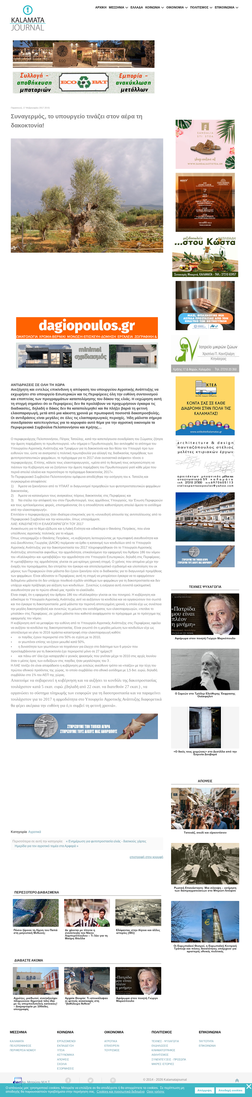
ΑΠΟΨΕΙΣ (63, 1059)
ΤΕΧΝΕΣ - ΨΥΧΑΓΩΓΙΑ (165, 1041)
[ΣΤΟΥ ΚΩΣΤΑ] (205, 258)
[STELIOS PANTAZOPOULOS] (205, 465)
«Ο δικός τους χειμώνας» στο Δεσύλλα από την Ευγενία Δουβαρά (205, 753)
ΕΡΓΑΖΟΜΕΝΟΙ (66, 1041)
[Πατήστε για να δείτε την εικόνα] (87, 195)
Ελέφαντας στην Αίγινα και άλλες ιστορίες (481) (138, 931)
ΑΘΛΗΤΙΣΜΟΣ (160, 1054)
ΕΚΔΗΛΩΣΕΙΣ (160, 1045)
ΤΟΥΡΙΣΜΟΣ (112, 1050)
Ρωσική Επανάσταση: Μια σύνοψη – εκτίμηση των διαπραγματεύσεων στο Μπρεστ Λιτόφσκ (205, 889)
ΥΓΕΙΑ (61, 1050)
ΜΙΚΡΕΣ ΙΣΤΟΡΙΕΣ (163, 1064)
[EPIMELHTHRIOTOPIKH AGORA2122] (87, 728)
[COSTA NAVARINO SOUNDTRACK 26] (205, 204)
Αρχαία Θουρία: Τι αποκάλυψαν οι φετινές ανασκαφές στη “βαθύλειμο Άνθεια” (86, 1001)
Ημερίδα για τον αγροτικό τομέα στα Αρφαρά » (46, 846)
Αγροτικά (34, 832)
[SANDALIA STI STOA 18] (205, 146)
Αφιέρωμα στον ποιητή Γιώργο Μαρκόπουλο (137, 999)
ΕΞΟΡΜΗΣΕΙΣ (65, 1068)
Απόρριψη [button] (204, 1090)
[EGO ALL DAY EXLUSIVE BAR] (84, 55)
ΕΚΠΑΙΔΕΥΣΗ (65, 1045)
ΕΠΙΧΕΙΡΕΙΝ (111, 1045)
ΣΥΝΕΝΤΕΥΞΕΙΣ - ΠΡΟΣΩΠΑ (169, 1059)
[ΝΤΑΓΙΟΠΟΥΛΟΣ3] (87, 329)
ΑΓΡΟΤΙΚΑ (110, 1041)
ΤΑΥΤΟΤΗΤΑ (206, 1041)
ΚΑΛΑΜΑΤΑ (17, 1041)
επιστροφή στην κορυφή (146, 857)
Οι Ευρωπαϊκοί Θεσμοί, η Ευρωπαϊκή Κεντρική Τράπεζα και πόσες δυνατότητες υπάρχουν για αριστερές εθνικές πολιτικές (205, 948)
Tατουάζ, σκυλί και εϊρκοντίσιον (205, 832)
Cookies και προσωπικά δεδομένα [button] (121, 1091)
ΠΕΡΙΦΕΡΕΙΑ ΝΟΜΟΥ (23, 1050)
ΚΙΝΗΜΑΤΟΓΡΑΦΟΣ (163, 1050)
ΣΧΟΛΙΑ (62, 1064)
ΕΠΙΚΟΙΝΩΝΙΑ (207, 1045)
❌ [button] (249, 1086)
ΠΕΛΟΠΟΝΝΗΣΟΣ (20, 1045)
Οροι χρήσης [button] (156, 1091)
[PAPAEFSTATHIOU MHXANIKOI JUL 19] (205, 518)
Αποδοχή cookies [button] (230, 1090)
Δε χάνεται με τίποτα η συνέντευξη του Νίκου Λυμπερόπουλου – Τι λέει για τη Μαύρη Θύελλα (86, 934)
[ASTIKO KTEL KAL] (205, 407)
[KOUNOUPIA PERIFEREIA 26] (205, 307)
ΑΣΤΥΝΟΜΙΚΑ (65, 1054)
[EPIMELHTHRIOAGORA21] (205, 558)
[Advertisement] (87, 284)
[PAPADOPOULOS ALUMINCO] (87, 357)
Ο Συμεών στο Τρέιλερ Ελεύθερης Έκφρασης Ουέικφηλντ (205, 695)
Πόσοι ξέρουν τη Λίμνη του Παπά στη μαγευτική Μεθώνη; (35, 931)
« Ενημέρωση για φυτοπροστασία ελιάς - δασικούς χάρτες (106, 841)
